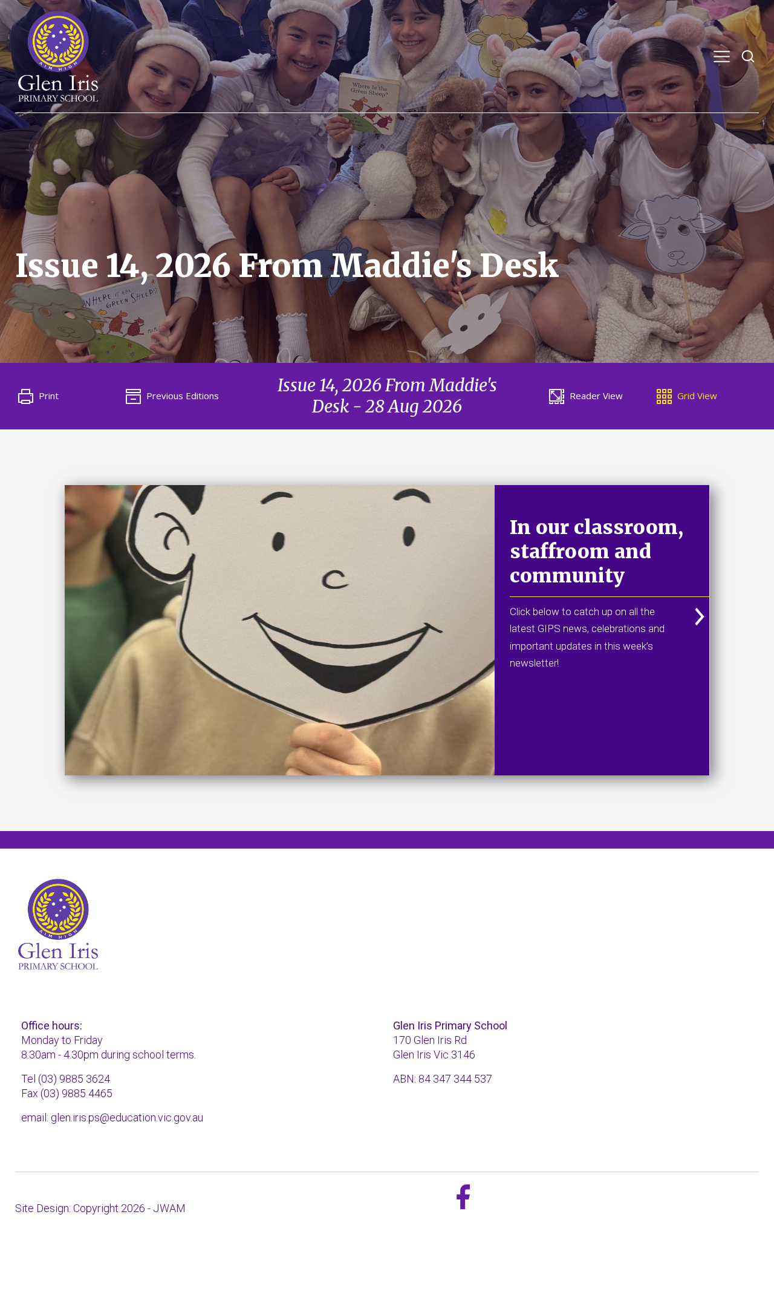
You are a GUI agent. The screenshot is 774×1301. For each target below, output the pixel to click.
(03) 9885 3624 (74, 1078)
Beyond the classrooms (454, 65)
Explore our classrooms (303, 65)
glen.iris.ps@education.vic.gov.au (127, 1117)
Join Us (640, 65)
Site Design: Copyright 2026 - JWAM (100, 1208)
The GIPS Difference (165, 65)
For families (569, 65)
